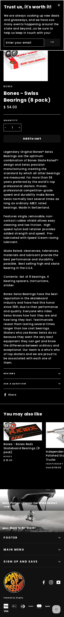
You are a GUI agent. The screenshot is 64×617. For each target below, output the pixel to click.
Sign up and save (21, 561)
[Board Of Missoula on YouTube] (58, 582)
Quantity (11, 120)
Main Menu (14, 549)
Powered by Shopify (13, 597)
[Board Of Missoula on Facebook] (44, 582)
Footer (11, 537)
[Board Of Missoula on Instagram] (51, 582)
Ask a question (15, 383)
